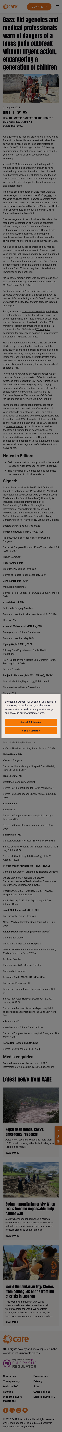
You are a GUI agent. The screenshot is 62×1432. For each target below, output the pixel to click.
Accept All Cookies (31, 722)
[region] (31, 716)
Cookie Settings (31, 730)
